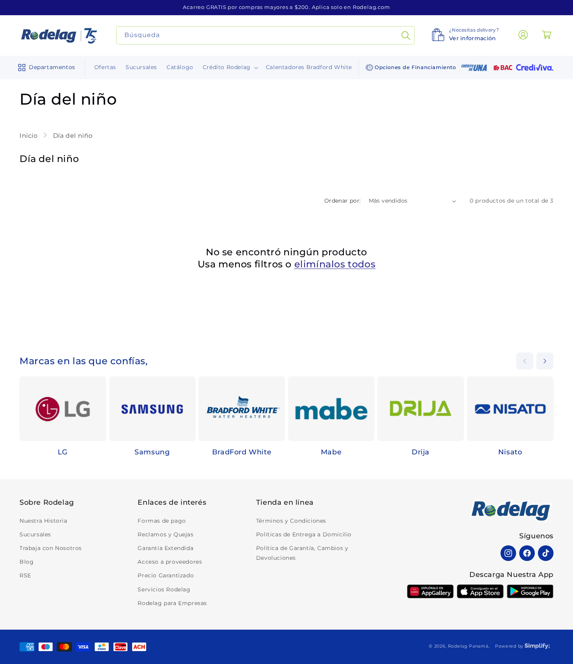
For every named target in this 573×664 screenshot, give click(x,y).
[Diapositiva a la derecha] (545, 361)
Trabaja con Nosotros (50, 548)
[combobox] (266, 35)
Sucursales (35, 534)
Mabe (331, 452)
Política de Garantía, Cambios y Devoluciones (302, 553)
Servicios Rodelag (164, 589)
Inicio (29, 135)
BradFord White (241, 452)
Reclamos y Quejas (165, 534)
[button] (45, 67)
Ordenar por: (342, 200)
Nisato (510, 452)
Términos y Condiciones (291, 520)
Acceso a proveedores (170, 561)
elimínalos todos (335, 264)
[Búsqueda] (405, 35)
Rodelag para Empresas (172, 603)
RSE (25, 575)
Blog (26, 561)
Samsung (152, 452)
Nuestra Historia (43, 520)
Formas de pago (162, 520)
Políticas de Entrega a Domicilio (304, 534)
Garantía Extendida (165, 548)
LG (63, 452)
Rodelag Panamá (468, 646)
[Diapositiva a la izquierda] (524, 361)
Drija (421, 452)
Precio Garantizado (166, 575)
